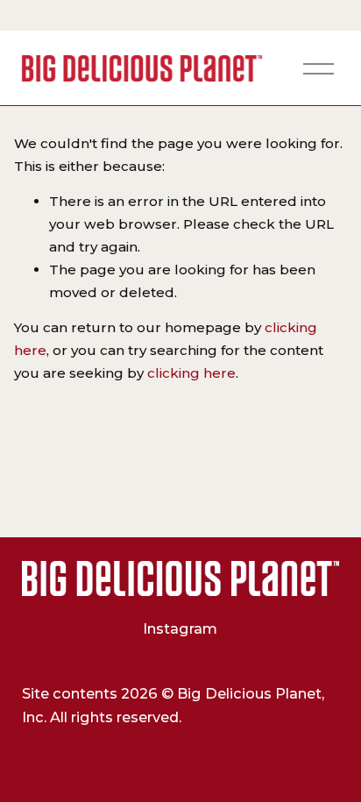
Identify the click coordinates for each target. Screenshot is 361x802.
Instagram (180, 628)
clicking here (191, 373)
